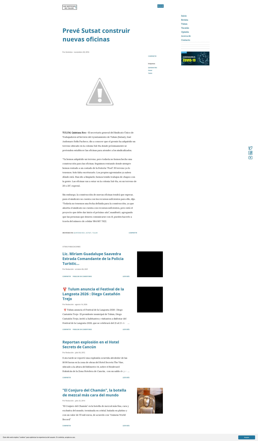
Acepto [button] (246, 437)
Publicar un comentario (82, 276)
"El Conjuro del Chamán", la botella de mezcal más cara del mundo (94, 392)
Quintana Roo (152, 67)
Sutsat (150, 70)
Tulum (150, 73)
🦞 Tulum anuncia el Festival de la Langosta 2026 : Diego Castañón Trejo (93, 294)
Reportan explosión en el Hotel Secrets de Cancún (90, 344)
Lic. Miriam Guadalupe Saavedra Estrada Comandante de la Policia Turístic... (93, 258)
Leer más (126, 276)
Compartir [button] (152, 56)
